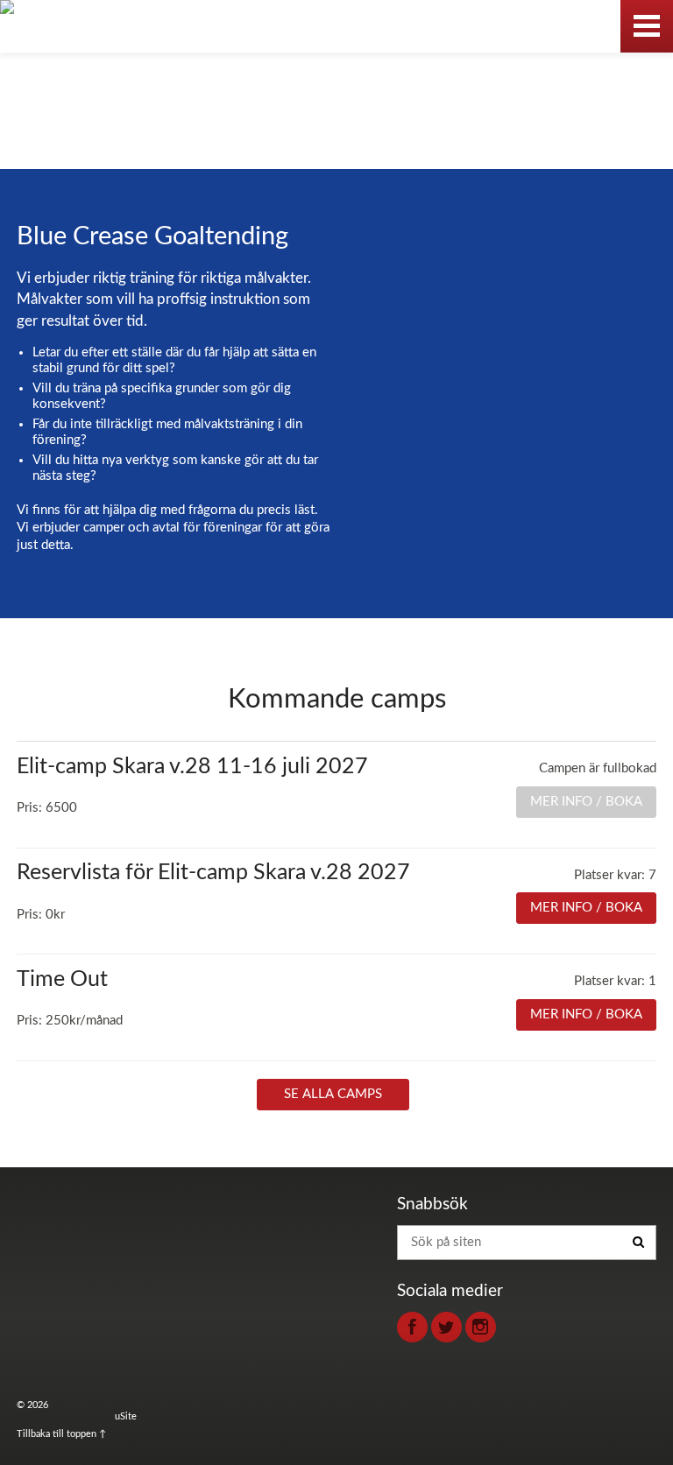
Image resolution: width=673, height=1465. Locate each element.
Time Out (62, 979)
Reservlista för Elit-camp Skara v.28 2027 (213, 873)
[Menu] (646, 26)
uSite (126, 1416)
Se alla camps (333, 1094)
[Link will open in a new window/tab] (412, 1327)
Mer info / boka (586, 907)
